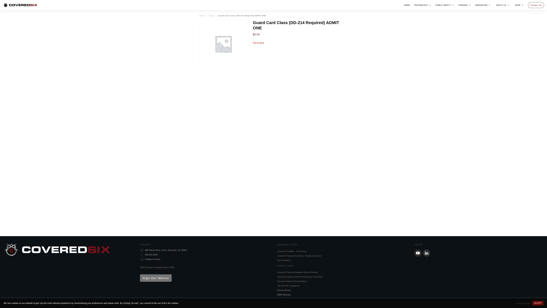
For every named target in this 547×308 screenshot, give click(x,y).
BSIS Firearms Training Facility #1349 (157, 267)
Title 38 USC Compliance (288, 286)
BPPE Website (284, 295)
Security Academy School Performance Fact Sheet (300, 277)
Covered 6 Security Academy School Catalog (297, 272)
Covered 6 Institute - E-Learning (291, 251)
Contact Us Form (152, 259)
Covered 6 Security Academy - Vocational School (299, 256)
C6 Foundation (284, 260)
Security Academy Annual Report (292, 281)
